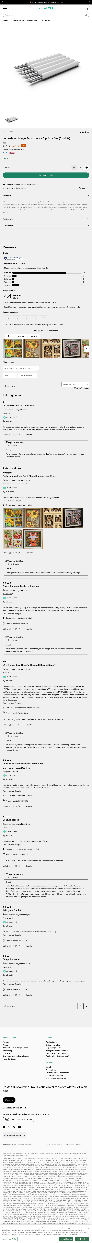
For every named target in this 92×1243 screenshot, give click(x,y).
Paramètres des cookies (56, 1078)
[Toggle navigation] (5, 8)
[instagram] (9, 1127)
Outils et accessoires (18, 21)
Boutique (6, 21)
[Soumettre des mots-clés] (86, 15)
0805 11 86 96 (20, 1107)
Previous (2, 2)
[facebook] (4, 1127)
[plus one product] (86, 167)
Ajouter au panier (46, 175)
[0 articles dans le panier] (87, 8)
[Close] (88, 1228)
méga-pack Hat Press (46, 2)
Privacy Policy (72, 1234)
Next (89, 2)
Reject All (81, 1239)
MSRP (4, 143)
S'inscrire (9, 1100)
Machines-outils (32, 21)
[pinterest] (14, 1127)
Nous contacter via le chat (21, 1119)
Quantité (6, 168)
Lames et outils (45, 21)
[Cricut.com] (46, 8)
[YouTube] (19, 1127)
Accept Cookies (66, 1239)
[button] (84, 132)
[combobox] (46, 15)
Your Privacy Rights (9, 1239)
